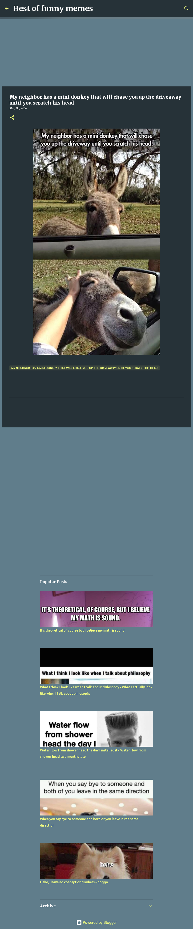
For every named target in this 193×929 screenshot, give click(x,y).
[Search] (186, 8)
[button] (12, 118)
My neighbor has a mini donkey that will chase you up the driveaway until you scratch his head (84, 367)
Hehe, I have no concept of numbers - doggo (74, 882)
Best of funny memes (53, 8)
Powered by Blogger (99, 922)
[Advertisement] (96, 52)
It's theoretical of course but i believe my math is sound (82, 630)
